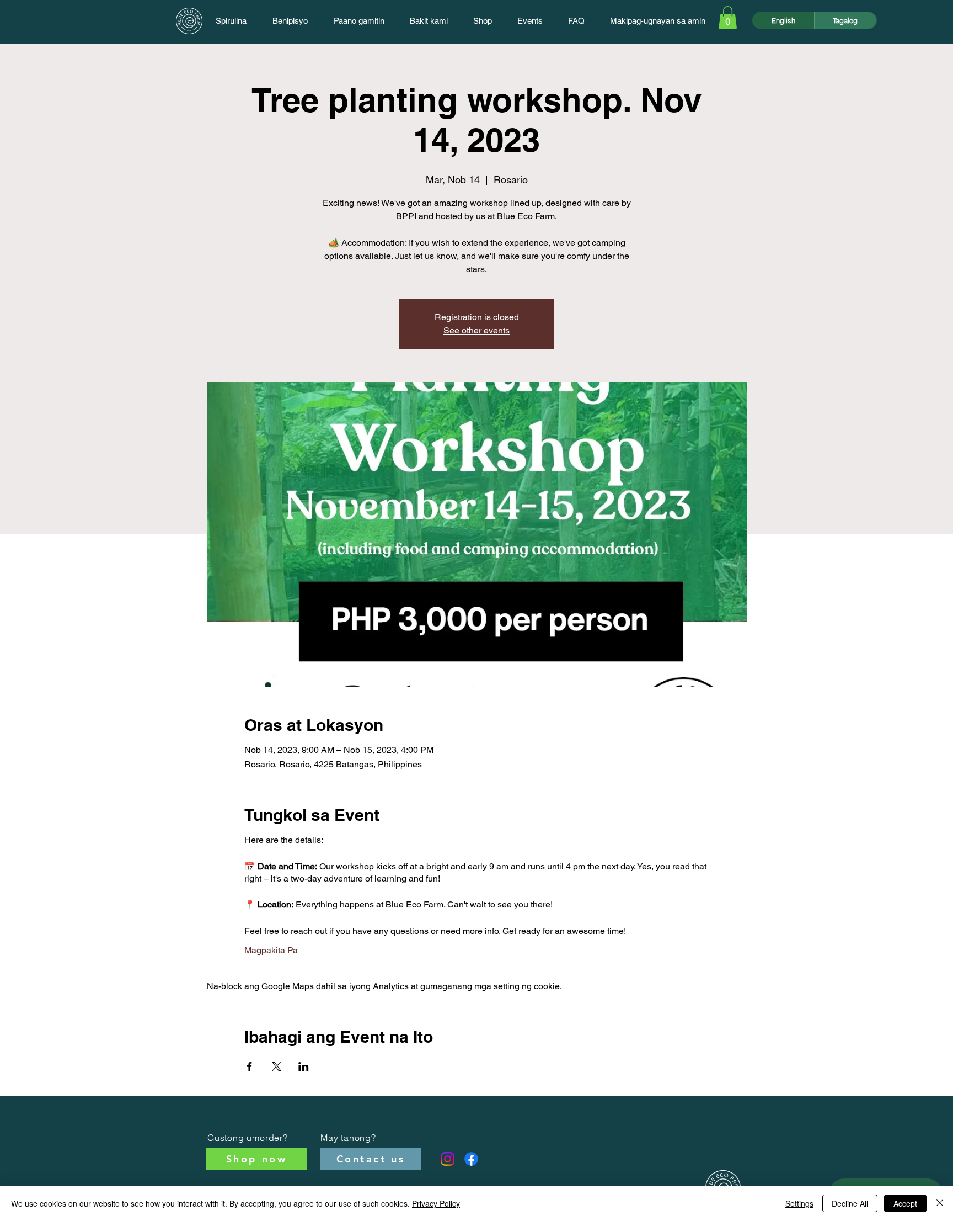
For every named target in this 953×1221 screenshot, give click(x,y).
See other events (476, 330)
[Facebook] (471, 1159)
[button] (727, 17)
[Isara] (939, 1203)
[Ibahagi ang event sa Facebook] (249, 1066)
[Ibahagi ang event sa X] (276, 1066)
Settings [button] (799, 1203)
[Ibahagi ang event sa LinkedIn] (303, 1066)
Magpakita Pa (271, 950)
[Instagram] (447, 1159)
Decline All (850, 1203)
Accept (905, 1203)
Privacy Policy (436, 1203)
